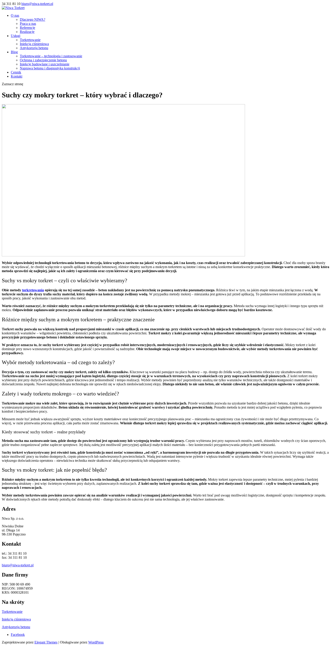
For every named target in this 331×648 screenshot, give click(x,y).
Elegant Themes (45, 642)
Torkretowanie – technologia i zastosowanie (51, 56)
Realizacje (27, 32)
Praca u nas (28, 23)
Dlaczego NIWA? (32, 19)
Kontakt (16, 76)
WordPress (96, 642)
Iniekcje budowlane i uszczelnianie (44, 64)
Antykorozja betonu (34, 48)
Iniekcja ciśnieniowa (34, 44)
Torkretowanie (30, 40)
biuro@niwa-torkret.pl (18, 565)
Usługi (15, 36)
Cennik (16, 72)
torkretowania (33, 290)
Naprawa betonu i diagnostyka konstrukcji (50, 68)
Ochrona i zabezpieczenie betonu (43, 60)
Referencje (27, 28)
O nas (15, 15)
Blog (14, 52)
